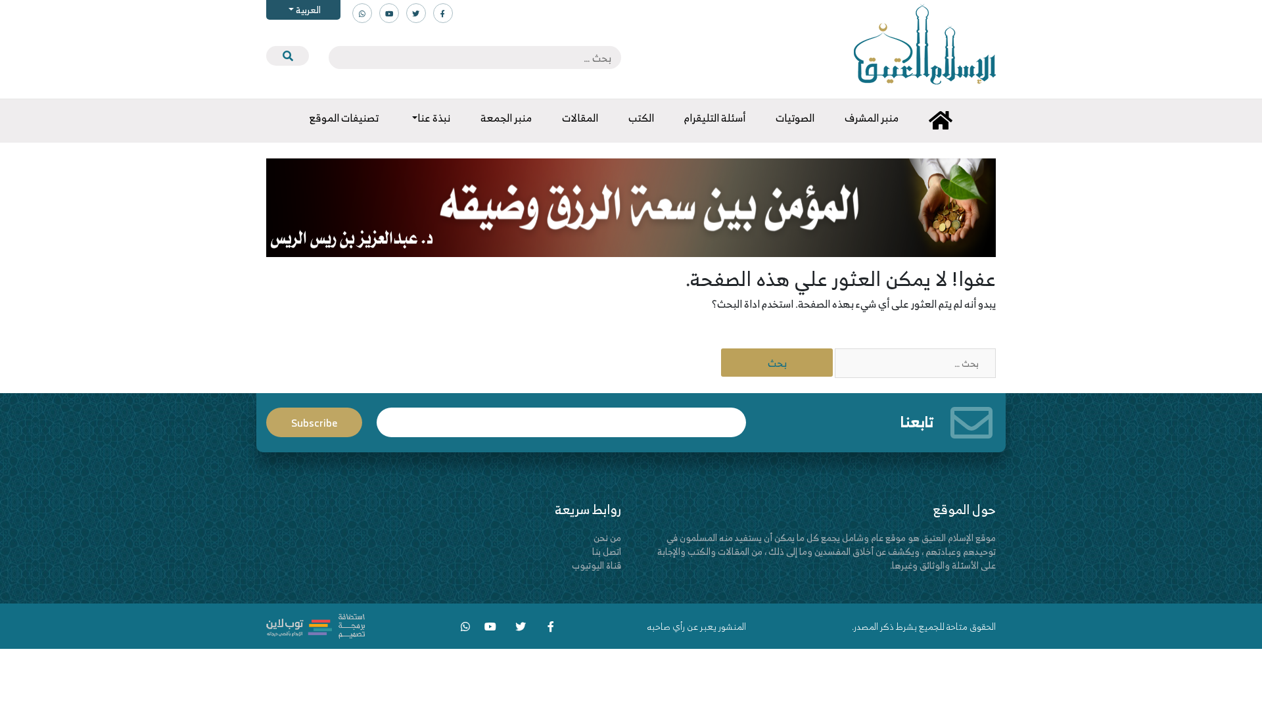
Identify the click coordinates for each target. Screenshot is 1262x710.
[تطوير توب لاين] (315, 624)
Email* (561, 416)
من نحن (607, 537)
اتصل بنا (606, 551)
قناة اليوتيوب (596, 565)
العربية (307, 9)
